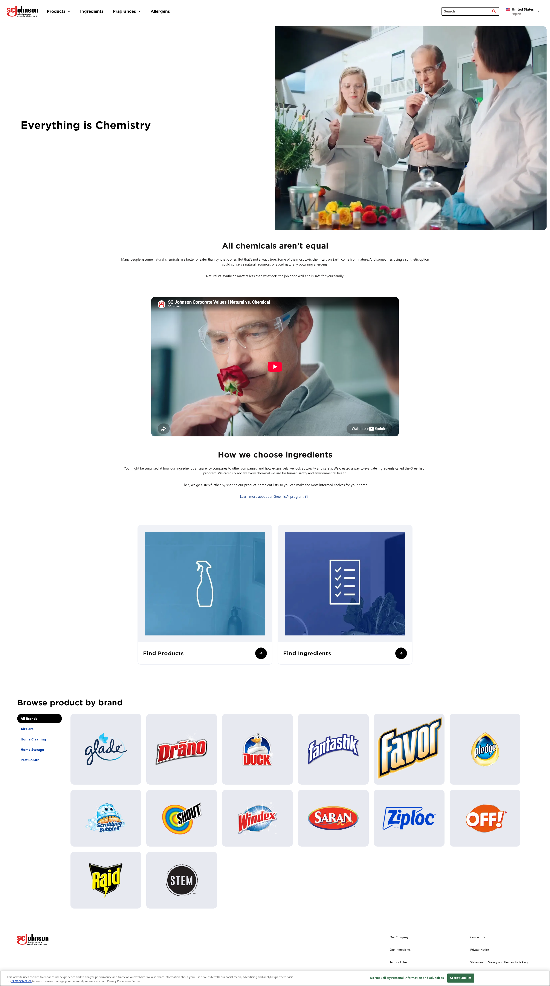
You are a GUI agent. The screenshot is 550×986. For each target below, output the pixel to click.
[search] (494, 11)
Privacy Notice (21, 981)
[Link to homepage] (22, 11)
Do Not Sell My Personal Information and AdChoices (407, 978)
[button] (523, 11)
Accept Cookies (460, 978)
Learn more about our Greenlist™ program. (275, 496)
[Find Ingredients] (401, 653)
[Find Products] (261, 653)
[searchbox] (468, 11)
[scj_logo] (33, 939)
